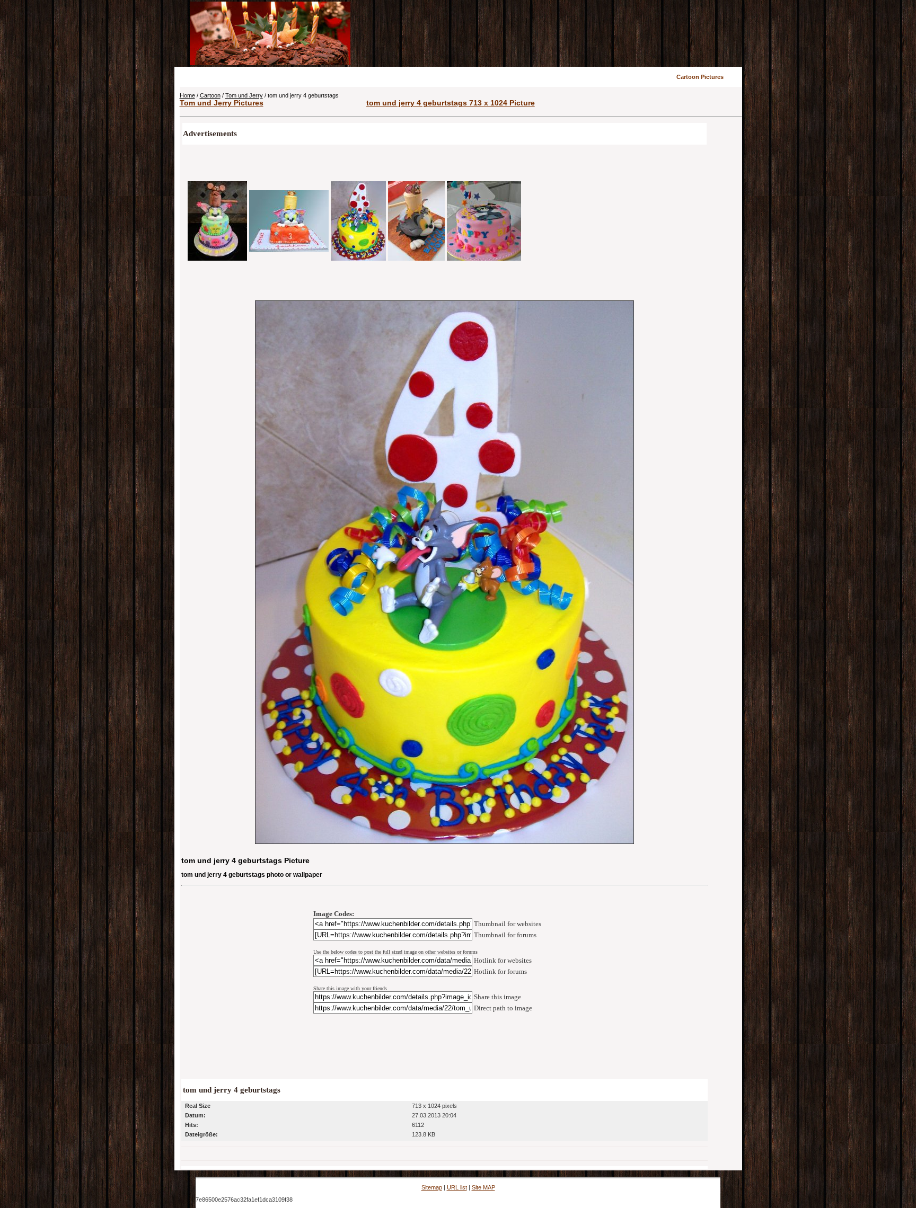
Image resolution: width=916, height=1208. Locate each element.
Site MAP (483, 1187)
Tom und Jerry (244, 95)
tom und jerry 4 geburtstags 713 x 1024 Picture (450, 103)
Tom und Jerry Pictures (221, 103)
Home (187, 95)
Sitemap (431, 1187)
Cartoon (210, 95)
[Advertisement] (546, 33)
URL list (457, 1187)
